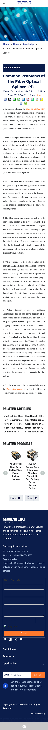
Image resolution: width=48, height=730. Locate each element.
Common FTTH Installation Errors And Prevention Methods (13, 431)
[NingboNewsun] (24, 720)
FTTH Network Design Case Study (34, 431)
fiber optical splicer (35, 109)
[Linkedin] (10, 639)
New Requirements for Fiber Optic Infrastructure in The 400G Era (13, 420)
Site (39, 95)
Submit (24, 633)
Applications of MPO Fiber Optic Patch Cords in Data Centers (34, 424)
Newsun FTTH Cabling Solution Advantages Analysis (13, 424)
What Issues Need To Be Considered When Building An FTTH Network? (13, 428)
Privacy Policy (38, 713)
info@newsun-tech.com (15, 567)
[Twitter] (16, 639)
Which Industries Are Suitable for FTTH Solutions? (34, 428)
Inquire (13, 498)
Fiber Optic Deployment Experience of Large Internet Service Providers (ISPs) (34, 420)
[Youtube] (21, 639)
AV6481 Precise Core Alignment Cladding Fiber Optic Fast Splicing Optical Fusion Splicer (32, 476)
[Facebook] (5, 639)
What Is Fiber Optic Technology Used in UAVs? (13, 416)
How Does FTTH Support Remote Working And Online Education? (34, 416)
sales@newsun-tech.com (22, 563)
